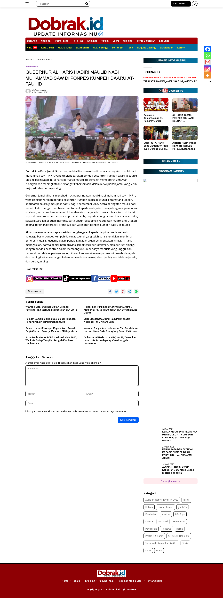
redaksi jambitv (39, 90)
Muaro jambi (65, 48)
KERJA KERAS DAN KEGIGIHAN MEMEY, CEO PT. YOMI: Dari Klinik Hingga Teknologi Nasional (179, 436)
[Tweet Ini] (116, 291)
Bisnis (186, 499)
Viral (29, 48)
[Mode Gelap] (195, 3)
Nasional (46, 41)
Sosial (185, 543)
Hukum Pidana (165, 507)
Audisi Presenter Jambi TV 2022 (161, 499)
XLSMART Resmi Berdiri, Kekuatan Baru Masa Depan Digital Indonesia (178, 470)
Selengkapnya (169, 481)
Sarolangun (166, 48)
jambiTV (182, 507)
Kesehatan (151, 514)
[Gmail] (207, 62)
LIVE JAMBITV (180, 4)
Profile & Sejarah (145, 41)
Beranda (32, 41)
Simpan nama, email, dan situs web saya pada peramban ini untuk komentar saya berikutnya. (77, 411)
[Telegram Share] (129, 291)
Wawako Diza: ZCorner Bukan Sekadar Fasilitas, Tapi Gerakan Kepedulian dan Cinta (51, 308)
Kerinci (181, 48)
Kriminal (92, 41)
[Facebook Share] (110, 291)
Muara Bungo (100, 48)
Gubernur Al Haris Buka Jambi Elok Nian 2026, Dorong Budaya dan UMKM (155, 146)
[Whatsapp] (207, 55)
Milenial (127, 41)
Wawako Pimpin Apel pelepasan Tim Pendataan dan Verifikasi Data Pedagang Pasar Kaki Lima (111, 329)
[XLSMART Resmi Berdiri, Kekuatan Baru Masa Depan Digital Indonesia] (151, 469)
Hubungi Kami (106, 581)
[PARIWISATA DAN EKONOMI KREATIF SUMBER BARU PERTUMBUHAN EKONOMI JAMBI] (151, 452)
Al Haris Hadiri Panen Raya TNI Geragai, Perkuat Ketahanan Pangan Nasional (184, 146)
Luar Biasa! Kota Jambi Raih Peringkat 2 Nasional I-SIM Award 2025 (107, 320)
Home (65, 581)
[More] (207, 75)
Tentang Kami (154, 581)
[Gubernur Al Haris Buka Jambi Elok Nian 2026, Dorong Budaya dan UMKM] (156, 133)
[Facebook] (207, 49)
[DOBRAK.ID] (65, 23)
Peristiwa (77, 41)
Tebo (130, 48)
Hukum (105, 41)
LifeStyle (164, 41)
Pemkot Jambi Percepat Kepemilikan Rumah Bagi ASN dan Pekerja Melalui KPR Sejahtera (51, 329)
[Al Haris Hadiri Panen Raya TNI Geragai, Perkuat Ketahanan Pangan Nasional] (185, 133)
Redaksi (76, 581)
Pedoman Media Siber (130, 581)
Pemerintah (62, 41)
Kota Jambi (47, 48)
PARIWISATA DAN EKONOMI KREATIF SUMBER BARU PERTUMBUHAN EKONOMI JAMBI (177, 454)
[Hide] (210, 81)
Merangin (117, 48)
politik (179, 528)
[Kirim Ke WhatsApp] (136, 291)
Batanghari (82, 48)
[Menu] (27, 4)
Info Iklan (90, 581)
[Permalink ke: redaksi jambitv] (28, 91)
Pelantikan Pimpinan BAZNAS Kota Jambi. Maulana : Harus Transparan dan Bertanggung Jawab (110, 310)
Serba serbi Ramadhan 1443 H (161, 543)
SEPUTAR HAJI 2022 (178, 535)
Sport (115, 41)
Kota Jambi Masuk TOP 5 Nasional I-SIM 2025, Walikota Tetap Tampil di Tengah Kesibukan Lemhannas (51, 340)
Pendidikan (151, 528)
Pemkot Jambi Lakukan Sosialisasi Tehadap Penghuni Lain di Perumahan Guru (50, 320)
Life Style (180, 514)
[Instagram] (207, 68)
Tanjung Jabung (146, 48)
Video (159, 550)
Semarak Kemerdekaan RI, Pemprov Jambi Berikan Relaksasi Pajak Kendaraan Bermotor (153, 118)
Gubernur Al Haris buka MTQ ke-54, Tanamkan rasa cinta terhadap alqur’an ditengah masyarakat (110, 340)
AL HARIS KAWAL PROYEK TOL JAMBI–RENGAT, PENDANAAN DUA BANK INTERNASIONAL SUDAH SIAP (184, 118)
